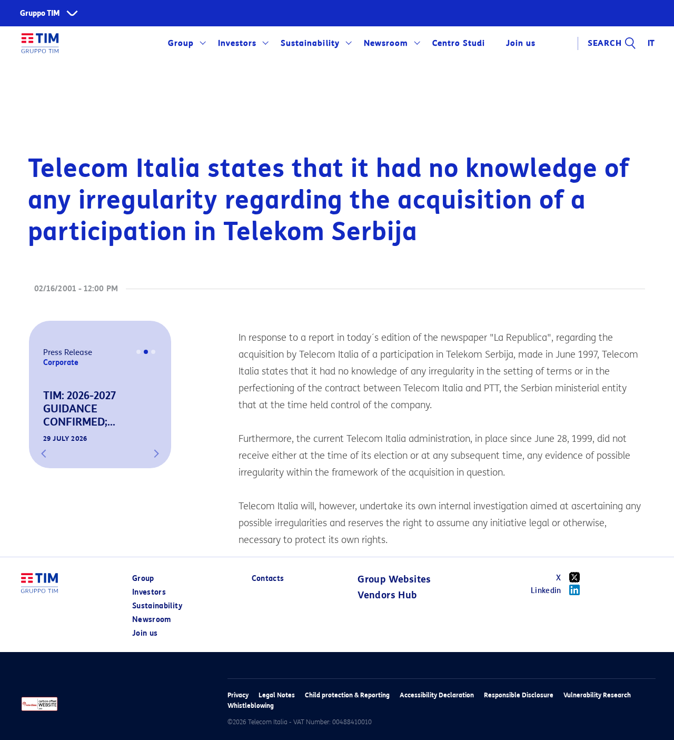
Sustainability (310, 43)
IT (652, 43)
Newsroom (386, 43)
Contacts (268, 578)
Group (181, 43)
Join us (144, 633)
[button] (43, 453)
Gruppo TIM (40, 13)
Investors (237, 43)
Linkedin (546, 590)
